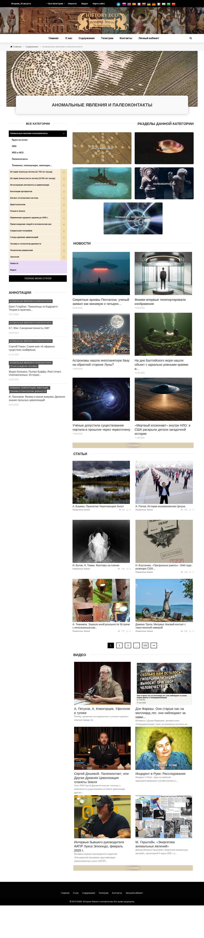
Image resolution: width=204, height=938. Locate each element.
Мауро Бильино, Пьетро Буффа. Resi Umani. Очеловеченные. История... (35, 373)
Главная (53, 38)
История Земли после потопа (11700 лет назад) (32, 178)
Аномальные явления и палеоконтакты (29, 133)
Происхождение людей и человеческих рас (31, 224)
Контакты (126, 38)
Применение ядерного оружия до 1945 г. (29, 218)
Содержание (87, 38)
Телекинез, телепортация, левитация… (32, 165)
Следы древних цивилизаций (24, 237)
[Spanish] (134, 4)
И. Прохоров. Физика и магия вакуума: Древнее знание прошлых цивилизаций (37, 398)
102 (145, 645)
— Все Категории (54, 3)
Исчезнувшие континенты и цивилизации (29, 185)
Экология (14, 257)
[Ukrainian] (149, 4)
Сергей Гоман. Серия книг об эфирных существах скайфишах (32, 347)
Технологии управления (21, 250)
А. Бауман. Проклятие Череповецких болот (98, 506)
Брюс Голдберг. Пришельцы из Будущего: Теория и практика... (33, 308)
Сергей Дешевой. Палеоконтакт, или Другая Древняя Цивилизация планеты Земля (101, 777)
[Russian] (124, 4)
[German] (154, 4)
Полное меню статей (38, 278)
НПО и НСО (17, 152)
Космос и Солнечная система (24, 198)
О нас (68, 38)
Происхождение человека (24, 366)
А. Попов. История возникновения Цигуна (160, 506)
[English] (129, 4)
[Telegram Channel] (119, 4)
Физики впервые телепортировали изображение (160, 301)
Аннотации (20, 292)
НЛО (14, 146)
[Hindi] (164, 4)
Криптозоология (17, 204)
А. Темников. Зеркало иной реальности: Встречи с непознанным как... (101, 625)
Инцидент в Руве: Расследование (160, 773)
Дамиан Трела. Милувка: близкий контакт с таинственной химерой (160, 625)
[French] (139, 4)
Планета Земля (17, 211)
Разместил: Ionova (81, 509)
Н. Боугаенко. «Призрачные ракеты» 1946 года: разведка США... (163, 566)
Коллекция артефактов (21, 191)
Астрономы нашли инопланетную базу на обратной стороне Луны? (101, 362)
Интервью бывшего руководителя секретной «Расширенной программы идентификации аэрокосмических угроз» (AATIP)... (95, 857)
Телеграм (107, 38)
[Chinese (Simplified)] (174, 4)
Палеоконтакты (20, 159)
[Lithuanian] (144, 4)
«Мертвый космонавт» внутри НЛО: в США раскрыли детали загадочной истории (162, 429)
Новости (72, 3)
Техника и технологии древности (25, 244)
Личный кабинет (148, 38)
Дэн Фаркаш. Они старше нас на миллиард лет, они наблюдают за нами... (160, 712)
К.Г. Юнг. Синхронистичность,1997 (29, 328)
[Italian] (159, 4)
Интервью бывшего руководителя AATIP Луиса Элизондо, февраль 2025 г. (99, 846)
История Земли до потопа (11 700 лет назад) (31, 172)
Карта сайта (99, 3)
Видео (84, 3)
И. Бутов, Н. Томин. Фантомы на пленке (96, 565)
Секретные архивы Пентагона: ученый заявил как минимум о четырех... (101, 301)
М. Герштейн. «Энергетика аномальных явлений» (155, 844)
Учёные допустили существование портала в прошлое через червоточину (101, 427)
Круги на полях (20, 140)
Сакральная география (21, 231)
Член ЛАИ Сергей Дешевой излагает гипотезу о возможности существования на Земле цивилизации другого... (99, 789)
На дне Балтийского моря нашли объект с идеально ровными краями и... (161, 364)
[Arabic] (169, 4)
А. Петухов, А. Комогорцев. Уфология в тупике (102, 710)
